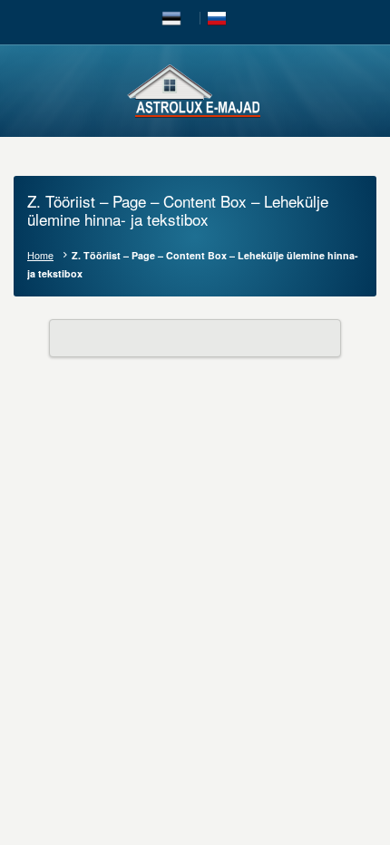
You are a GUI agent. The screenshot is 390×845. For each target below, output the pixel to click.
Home (40, 255)
